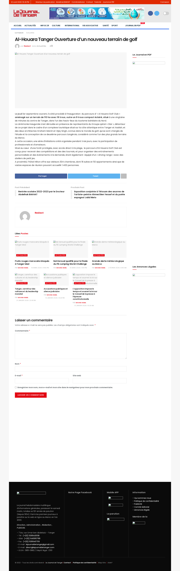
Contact (89, 2)
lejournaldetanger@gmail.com (39, 544)
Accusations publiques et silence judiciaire (56, 290)
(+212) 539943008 (31, 535)
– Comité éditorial (141, 507)
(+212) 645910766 (32, 538)
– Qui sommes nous (142, 498)
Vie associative (90, 25)
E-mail (19, 375)
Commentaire (22, 330)
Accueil (18, 25)
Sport (114, 25)
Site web (77, 375)
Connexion (164, 2)
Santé (106, 25)
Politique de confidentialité (84, 563)
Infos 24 (44, 25)
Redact (27, 46)
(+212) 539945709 (31, 541)
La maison (19, 33)
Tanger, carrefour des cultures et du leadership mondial (26, 291)
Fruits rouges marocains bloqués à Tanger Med (32, 262)
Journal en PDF (108, 2)
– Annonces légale (141, 510)
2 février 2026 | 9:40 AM (117, 268)
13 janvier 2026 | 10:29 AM (84, 305)
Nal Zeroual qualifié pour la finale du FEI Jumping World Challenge (70, 262)
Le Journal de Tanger (54, 563)
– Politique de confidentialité (146, 501)
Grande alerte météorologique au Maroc (108, 262)
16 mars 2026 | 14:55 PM (40, 268)
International (72, 25)
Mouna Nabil (23, 268)
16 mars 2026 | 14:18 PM (78, 268)
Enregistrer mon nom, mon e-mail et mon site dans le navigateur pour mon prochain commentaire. (65, 387)
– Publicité (137, 504)
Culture (56, 25)
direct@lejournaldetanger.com (40, 547)
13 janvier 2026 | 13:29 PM (55, 298)
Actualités (30, 25)
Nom (18, 364)
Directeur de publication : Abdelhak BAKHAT (53, 2)
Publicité (97, 2)
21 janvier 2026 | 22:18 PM (26, 300)
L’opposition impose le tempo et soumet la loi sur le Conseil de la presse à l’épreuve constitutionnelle (85, 293)
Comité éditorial (78, 2)
